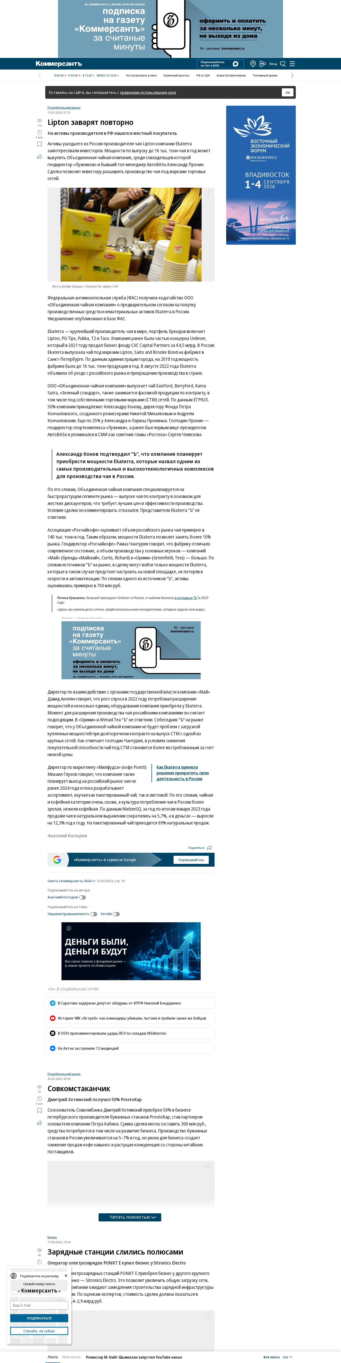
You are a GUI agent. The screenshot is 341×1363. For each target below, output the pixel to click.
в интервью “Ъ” (185, 597)
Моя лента (71, 1357)
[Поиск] (283, 63)
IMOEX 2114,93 (106, 75)
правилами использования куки (148, 92)
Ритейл (106, 913)
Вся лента (272, 1357)
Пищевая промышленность (68, 913)
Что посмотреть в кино (141, 75)
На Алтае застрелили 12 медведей (88, 1048)
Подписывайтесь (191, 859)
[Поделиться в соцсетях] (39, 156)
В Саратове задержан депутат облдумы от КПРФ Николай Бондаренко (119, 1003)
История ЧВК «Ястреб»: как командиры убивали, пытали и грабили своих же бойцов (132, 1018)
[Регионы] (253, 63)
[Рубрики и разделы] (292, 63)
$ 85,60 (59, 75)
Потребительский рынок (64, 107)
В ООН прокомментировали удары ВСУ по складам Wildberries (112, 1033)
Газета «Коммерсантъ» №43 (70, 880)
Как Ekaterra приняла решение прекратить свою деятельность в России (183, 772)
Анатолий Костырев (63, 897)
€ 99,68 (73, 75)
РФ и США (203, 75)
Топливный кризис (265, 75)
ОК (288, 92)
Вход (273, 64)
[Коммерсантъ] (59, 63)
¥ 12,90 (87, 75)
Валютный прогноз (177, 75)
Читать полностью (130, 1275)
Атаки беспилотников (231, 75)
